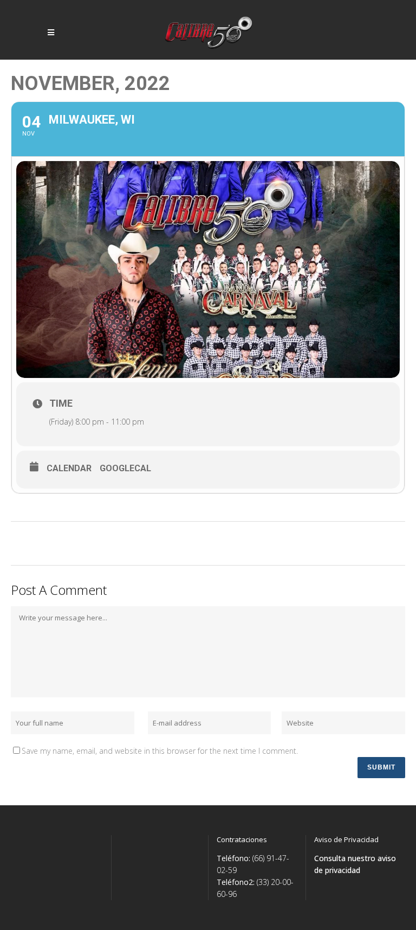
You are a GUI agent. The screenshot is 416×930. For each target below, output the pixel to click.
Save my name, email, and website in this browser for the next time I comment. (160, 751)
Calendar (69, 468)
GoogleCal (125, 468)
